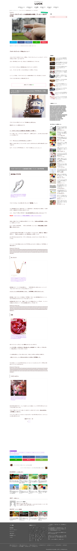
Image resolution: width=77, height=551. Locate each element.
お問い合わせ (12, 533)
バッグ (64, 108)
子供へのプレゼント (53, 113)
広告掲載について (13, 535)
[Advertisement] (28, 157)
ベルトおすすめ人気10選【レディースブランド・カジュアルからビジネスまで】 (61, 84)
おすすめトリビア (28, 546)
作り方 (51, 112)
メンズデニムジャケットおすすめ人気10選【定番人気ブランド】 (61, 89)
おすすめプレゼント (30, 7)
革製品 (38, 540)
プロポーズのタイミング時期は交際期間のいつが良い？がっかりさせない (28, 215)
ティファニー (52, 108)
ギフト (51, 107)
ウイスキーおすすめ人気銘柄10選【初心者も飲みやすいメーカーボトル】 (61, 59)
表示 (33, 84)
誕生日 (62, 118)
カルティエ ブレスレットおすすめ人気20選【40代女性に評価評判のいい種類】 (62, 170)
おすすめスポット (56, 7)
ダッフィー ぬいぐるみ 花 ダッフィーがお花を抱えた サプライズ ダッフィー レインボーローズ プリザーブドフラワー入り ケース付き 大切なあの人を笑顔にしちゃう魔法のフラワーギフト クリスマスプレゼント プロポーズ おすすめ (18, 398)
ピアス (51, 109)
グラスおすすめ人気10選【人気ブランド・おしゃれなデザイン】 (61, 67)
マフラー (30, 532)
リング (36, 532)
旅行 (52, 116)
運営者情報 (11, 527)
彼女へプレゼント (58, 114)
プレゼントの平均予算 (18, 452)
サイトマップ (12, 531)
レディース (39, 532)
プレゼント (12, 452)
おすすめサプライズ (42, 545)
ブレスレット (59, 109)
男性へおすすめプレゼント (24, 545)
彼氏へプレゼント (64, 114)
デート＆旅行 (56, 108)
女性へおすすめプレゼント (14, 545)
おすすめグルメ (49, 7)
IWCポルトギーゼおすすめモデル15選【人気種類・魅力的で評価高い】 (62, 127)
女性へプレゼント (55, 112)
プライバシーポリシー (13, 529)
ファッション (55, 109)
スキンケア (64, 107)
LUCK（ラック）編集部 (21, 501)
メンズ (33, 532)
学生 (57, 113)
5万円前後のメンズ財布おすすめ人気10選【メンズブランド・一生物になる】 (61, 76)
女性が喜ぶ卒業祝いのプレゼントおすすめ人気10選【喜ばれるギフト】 (62, 138)
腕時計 (59, 118)
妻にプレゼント (61, 112)
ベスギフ (11, 537)
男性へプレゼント (52, 118)
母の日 (64, 116)
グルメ (54, 107)
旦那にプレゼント (59, 116)
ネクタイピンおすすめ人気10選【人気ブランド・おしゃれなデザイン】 (61, 93)
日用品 (55, 116)
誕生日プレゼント (31, 540)
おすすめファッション (21, 7)
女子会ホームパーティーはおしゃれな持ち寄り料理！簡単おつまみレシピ (62, 164)
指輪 (50, 116)
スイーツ (61, 107)
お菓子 (54, 105)
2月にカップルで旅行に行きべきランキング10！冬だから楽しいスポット (62, 196)
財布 (35, 540)
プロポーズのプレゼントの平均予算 (39, 452)
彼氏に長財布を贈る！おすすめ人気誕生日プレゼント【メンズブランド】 (62, 186)
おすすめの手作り (58, 545)
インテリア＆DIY (63, 105)
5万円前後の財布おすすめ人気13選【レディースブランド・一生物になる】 (61, 72)
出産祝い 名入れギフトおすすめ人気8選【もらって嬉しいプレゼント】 (62, 149)
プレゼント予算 (25, 452)
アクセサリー (58, 105)
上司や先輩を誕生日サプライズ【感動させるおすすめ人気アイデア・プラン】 (62, 191)
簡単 (56, 118)
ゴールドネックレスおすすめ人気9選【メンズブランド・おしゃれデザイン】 (61, 97)
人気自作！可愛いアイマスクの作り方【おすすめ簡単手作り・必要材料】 (62, 159)
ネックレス (60, 108)
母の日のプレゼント (53, 117)
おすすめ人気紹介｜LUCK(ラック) (56, 549)
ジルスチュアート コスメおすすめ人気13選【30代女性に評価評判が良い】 (62, 154)
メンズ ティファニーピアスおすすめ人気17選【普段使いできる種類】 (62, 180)
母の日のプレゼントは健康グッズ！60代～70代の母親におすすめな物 (62, 133)
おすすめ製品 (36, 7)
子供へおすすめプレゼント (33, 545)
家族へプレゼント (52, 114)
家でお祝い (60, 113)
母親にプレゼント (59, 117)
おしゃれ (51, 105)
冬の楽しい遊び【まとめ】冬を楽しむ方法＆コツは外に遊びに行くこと (62, 201)
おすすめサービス (42, 7)
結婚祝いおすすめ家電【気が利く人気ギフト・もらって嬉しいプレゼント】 (62, 175)
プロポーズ (30, 452)
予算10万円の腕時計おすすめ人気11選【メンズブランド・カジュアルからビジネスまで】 (61, 63)
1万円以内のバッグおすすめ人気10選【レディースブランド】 (61, 80)
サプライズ (57, 107)
